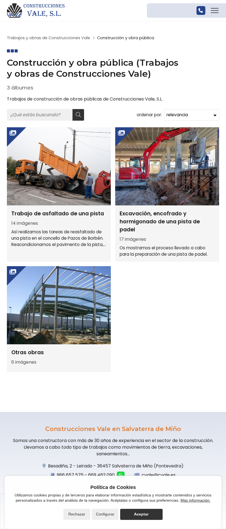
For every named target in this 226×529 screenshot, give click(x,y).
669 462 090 (101, 475)
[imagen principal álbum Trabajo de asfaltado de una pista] (59, 166)
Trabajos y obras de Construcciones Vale (48, 38)
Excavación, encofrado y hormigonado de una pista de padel (160, 221)
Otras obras (27, 352)
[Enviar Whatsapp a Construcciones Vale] (121, 475)
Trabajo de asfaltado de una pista (57, 213)
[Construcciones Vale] (36, 10)
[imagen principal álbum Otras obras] (59, 305)
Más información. (196, 500)
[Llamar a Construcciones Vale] (201, 10)
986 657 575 (70, 475)
